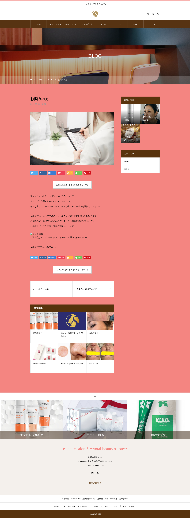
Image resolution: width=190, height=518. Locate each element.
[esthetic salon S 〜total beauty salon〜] (95, 14)
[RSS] (158, 14)
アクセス (151, 24)
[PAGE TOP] (95, 396)
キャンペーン (70, 24)
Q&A (135, 24)
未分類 (127, 169)
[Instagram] (148, 14)
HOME (38, 24)
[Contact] (153, 14)
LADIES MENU (55, 24)
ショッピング (87, 24)
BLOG (103, 24)
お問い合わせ (95, 483)
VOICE (119, 24)
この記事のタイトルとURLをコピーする (72, 185)
